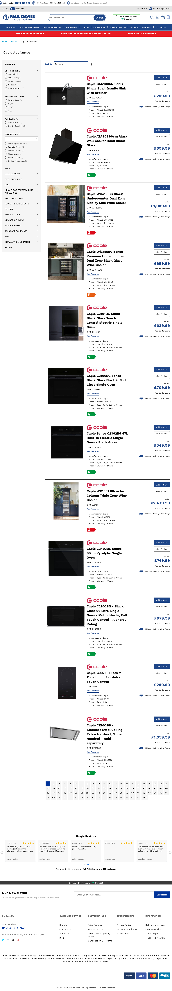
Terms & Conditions (127, 929)
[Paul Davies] (19, 17)
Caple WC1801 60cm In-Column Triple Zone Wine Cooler (107, 495)
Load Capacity (12, 174)
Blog (61, 938)
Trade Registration (155, 938)
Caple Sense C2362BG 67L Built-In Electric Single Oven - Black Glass (107, 438)
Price (8, 168)
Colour (9, 209)
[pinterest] (13, 940)
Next (170, 852)
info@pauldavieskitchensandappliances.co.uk (60, 3)
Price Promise (95, 925)
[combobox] (77, 17)
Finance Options (153, 929)
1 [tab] (84, 864)
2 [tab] (86, 864)
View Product (161, 84)
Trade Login (151, 933)
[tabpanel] (20, 851)
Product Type (12, 134)
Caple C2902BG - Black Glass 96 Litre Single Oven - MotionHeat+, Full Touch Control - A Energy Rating (107, 615)
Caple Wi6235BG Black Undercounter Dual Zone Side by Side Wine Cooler (106, 198)
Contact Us (65, 929)
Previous (2, 852)
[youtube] (18, 940)
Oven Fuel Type (13, 179)
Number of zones (14, 96)
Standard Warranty (16, 231)
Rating (8, 247)
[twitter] (3, 940)
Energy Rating (13, 225)
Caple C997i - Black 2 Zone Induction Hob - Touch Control (104, 677)
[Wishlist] (151, 17)
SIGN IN (166, 9)
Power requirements (17, 204)
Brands (14, 41)
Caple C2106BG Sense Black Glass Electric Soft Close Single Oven (106, 380)
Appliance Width (14, 198)
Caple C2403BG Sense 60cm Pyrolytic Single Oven (104, 553)
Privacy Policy (124, 925)
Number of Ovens (14, 220)
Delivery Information (156, 925)
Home (5, 41)
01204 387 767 (104, 3)
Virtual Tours (123, 933)
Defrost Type (12, 71)
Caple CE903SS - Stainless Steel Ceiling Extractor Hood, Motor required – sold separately (104, 734)
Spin (7, 236)
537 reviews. (109, 869)
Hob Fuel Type (13, 214)
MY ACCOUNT (142, 9)
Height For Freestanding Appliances (19, 191)
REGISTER (157, 9)
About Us (64, 933)
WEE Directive (95, 929)
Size (7, 185)
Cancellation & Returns (100, 940)
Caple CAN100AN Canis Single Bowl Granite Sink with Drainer (106, 88)
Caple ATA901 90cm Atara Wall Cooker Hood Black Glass (107, 141)
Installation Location (17, 242)
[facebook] (8, 940)
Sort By (48, 64)
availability (11, 119)
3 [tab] (88, 864)
